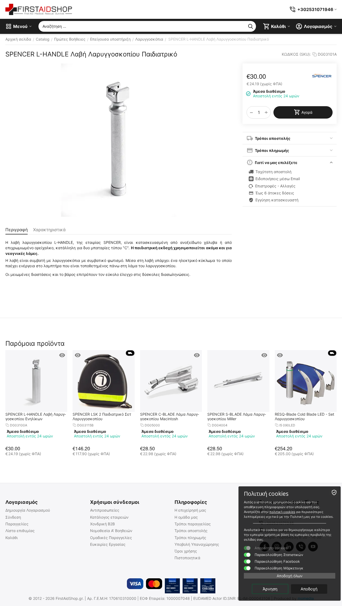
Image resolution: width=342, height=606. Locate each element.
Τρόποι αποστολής (191, 530)
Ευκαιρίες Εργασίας (108, 544)
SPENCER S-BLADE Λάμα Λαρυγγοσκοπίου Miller (236, 416)
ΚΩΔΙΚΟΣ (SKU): (296, 54)
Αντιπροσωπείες (104, 510)
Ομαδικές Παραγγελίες (111, 537)
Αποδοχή (309, 588)
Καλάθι (11, 537)
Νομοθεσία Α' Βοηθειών (111, 530)
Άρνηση (270, 588)
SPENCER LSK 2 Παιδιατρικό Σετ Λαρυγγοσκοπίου (102, 416)
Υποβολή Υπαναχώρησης (196, 544)
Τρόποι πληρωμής (190, 537)
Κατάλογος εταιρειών (109, 517)
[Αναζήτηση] (250, 26)
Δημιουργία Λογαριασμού (27, 510)
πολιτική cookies (282, 512)
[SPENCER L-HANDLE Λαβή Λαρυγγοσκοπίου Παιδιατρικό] (118, 140)
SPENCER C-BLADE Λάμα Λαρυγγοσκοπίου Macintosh (169, 416)
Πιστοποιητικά (187, 557)
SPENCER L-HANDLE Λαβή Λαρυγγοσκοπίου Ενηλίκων (35, 416)
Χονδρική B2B (102, 524)
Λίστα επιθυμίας (20, 530)
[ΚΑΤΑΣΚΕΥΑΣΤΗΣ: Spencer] (322, 75)
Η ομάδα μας (186, 517)
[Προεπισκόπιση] (62, 355)
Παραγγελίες (16, 524)
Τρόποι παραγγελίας (192, 524)
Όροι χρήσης (185, 551)
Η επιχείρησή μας (190, 510)
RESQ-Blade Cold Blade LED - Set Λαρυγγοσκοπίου (304, 416)
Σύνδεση (13, 517)
